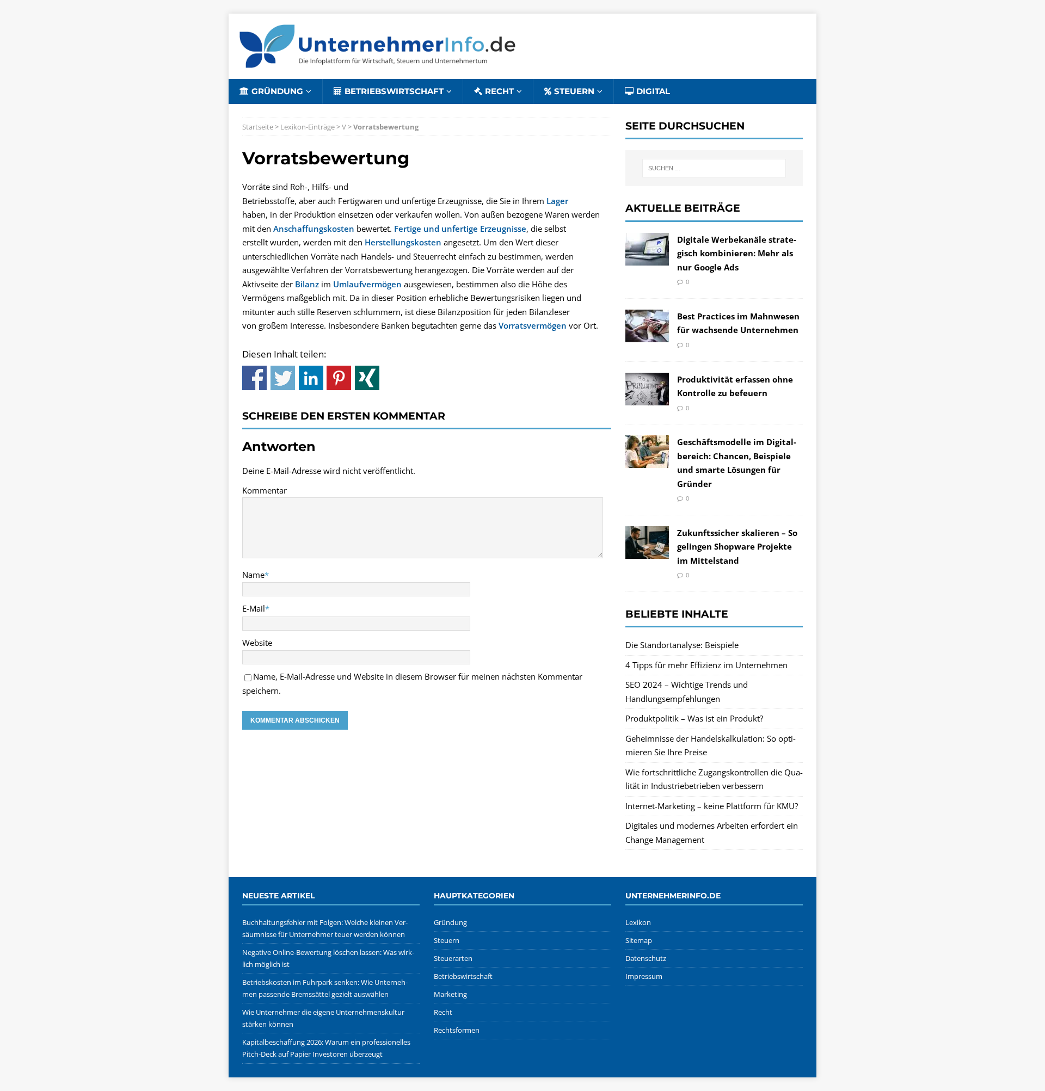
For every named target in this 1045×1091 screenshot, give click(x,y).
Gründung (277, 91)
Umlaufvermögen (367, 284)
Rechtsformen (457, 1030)
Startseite (257, 127)
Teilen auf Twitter (283, 378)
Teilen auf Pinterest (339, 378)
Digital (653, 91)
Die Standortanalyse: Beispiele (682, 644)
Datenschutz (645, 958)
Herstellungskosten (403, 242)
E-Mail (253, 608)
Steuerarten (453, 958)
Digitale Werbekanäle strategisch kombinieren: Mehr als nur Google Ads (736, 253)
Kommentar (264, 490)
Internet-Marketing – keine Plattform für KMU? (711, 805)
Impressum (643, 976)
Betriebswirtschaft (394, 91)
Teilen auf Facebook (254, 378)
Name (253, 574)
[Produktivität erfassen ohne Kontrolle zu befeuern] (647, 397)
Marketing (450, 994)
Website (257, 642)
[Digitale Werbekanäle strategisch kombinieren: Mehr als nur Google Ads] (647, 257)
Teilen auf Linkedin (311, 378)
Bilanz (307, 284)
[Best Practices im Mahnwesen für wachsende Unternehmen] (647, 334)
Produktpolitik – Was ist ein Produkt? (694, 718)
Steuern (574, 91)
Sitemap (638, 940)
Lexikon (638, 922)
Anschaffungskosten (313, 228)
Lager (557, 200)
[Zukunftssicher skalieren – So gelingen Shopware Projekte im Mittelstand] (647, 551)
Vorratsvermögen (533, 325)
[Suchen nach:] (714, 168)
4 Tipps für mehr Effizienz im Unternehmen (706, 664)
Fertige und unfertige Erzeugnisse (460, 228)
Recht (499, 91)
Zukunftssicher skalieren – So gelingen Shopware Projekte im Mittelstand (737, 546)
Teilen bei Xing (367, 378)
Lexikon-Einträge (307, 127)
